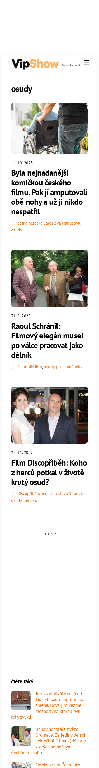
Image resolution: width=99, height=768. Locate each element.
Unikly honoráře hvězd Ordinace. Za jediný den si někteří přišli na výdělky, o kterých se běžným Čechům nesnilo (48, 741)
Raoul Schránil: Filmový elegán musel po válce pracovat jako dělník (47, 340)
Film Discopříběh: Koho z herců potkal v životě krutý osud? (49, 472)
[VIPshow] (35, 67)
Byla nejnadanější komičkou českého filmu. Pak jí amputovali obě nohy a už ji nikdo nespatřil (49, 192)
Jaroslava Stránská (67, 493)
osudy (16, 229)
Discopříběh (28, 493)
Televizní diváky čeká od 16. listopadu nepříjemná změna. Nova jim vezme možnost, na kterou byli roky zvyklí (47, 705)
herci (45, 493)
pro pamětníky (69, 366)
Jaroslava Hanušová (62, 223)
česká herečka (30, 223)
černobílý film (29, 366)
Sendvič (30, 500)
